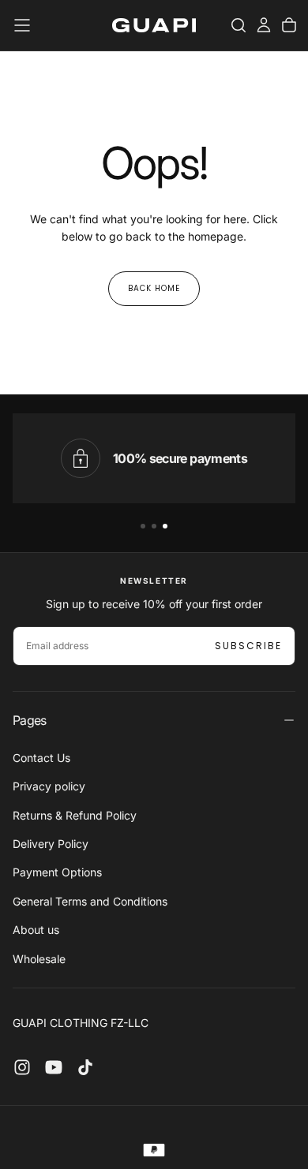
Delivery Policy (50, 843)
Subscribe (248, 645)
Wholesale (39, 958)
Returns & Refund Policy (75, 815)
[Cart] (289, 25)
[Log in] (263, 25)
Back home (154, 288)
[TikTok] (85, 1067)
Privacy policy (49, 786)
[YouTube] (53, 1067)
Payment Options (57, 872)
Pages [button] (30, 720)
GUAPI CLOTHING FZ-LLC (80, 1022)
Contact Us (41, 757)
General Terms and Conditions (90, 901)
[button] (22, 25)
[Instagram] (22, 1067)
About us (36, 929)
